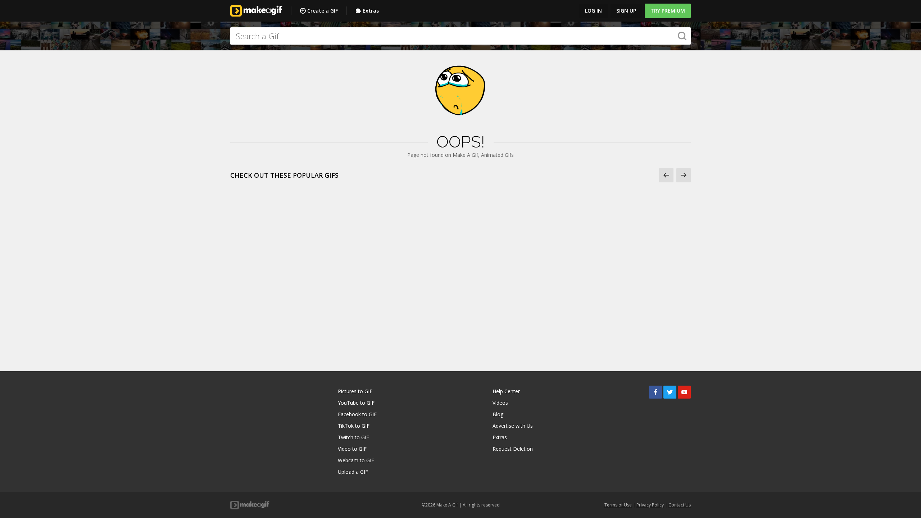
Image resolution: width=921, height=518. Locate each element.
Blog (498, 414)
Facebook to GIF (357, 414)
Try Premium (667, 10)
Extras (371, 10)
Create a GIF (322, 10)
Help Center (506, 391)
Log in (593, 10)
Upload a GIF (353, 471)
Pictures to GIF (355, 391)
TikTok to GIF (353, 425)
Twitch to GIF (353, 437)
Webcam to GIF (356, 460)
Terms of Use (618, 505)
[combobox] (460, 36)
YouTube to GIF (356, 402)
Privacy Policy (650, 505)
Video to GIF (352, 448)
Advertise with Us (513, 425)
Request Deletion (513, 448)
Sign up (626, 10)
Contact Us (679, 505)
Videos (500, 402)
